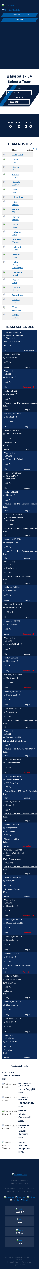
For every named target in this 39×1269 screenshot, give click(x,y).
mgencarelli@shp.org (26, 1120)
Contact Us (10, 1191)
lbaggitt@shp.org (26, 1092)
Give (19, 1243)
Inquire (19, 1212)
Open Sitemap (19, 1265)
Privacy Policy (12, 1262)
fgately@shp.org (26, 1106)
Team (19, 88)
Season (19, 97)
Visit (19, 1222)
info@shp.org (29, 1188)
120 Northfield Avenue (19, 1181)
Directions (20, 1191)
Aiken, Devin (17, 154)
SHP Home (19, 19)
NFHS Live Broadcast (21, 15)
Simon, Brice (17, 295)
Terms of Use (27, 1262)
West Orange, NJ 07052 (20, 1183)
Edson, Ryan (17, 197)
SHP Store (29, 1191)
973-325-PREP (10, 1188)
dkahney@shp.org (26, 1137)
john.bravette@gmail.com (11, 1079)
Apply (19, 1233)
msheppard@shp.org (26, 1152)
